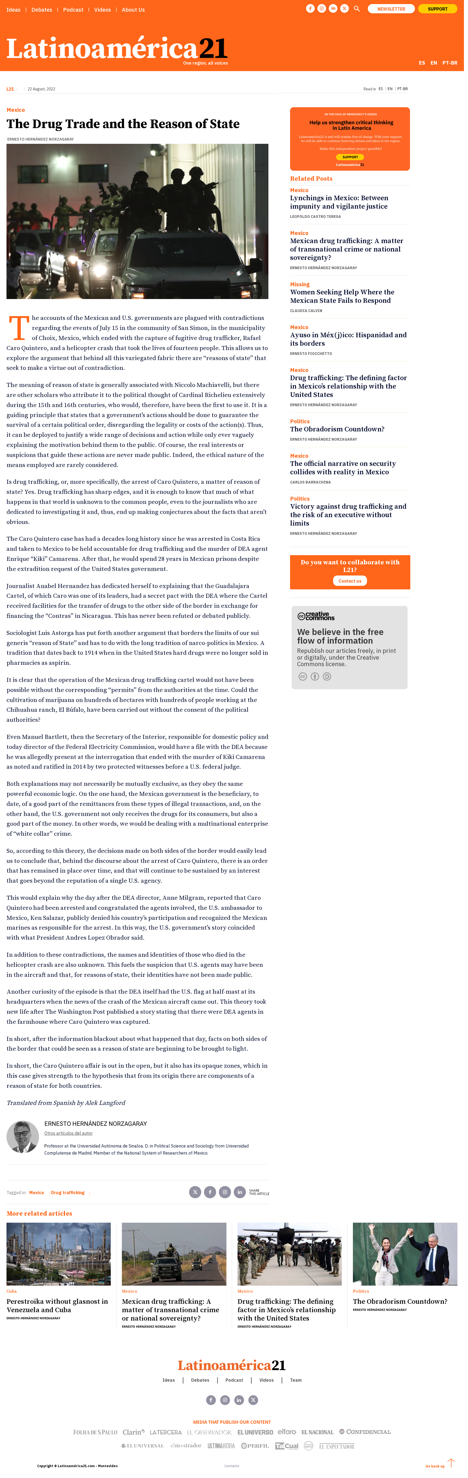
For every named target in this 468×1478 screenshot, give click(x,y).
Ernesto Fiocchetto (311, 353)
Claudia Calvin (306, 310)
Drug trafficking (67, 1192)
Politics (300, 421)
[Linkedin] (333, 8)
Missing (300, 284)
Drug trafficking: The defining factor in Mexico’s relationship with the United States (348, 386)
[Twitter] (195, 1192)
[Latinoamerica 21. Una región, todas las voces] (232, 1365)
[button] (357, 9)
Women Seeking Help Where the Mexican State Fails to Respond (342, 296)
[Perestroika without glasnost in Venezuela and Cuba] (58, 1254)
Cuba (11, 1291)
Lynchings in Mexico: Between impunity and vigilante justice (339, 202)
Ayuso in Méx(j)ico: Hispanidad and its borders (348, 339)
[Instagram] (321, 8)
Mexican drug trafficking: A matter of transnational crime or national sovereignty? (347, 249)
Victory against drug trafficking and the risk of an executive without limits (348, 515)
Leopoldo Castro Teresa (315, 216)
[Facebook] (310, 8)
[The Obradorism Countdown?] (405, 1254)
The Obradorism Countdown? (337, 429)
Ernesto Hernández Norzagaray (40, 139)
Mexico (15, 110)
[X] (344, 8)
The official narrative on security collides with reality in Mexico (343, 468)
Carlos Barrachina (310, 482)
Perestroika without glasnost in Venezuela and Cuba (57, 1306)
